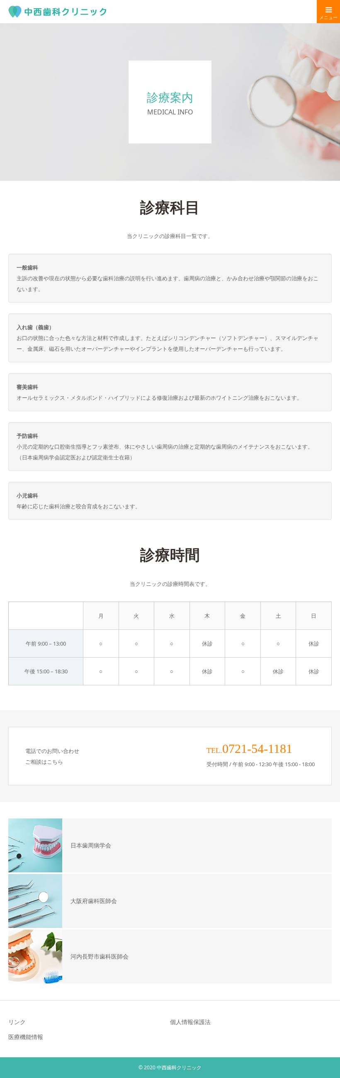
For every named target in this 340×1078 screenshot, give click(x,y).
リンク (17, 1022)
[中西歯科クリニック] (58, 11)
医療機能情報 (25, 1037)
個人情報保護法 (190, 1022)
